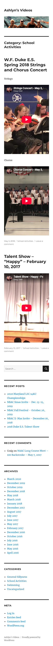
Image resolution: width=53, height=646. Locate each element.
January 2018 (14, 503)
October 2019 (15, 487)
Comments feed (16, 621)
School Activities (25, 241)
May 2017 (12, 524)
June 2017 (12, 519)
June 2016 (13, 544)
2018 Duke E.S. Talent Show (23, 426)
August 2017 (14, 511)
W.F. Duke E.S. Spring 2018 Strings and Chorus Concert (25, 64)
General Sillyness (17, 576)
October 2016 (15, 536)
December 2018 (16, 491)
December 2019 (16, 483)
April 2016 (13, 552)
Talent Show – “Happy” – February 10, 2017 (25, 261)
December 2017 (16, 507)
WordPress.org (15, 625)
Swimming (13, 585)
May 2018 (12, 495)
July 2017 (12, 515)
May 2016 (12, 548)
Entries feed (14, 617)
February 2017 (15, 528)
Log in (10, 613)
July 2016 (12, 540)
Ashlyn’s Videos (18, 10)
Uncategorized (15, 589)
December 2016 (16, 532)
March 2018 (14, 499)
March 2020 (14, 479)
